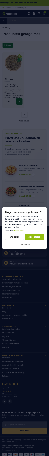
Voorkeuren (24, 244)
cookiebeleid (18, 230)
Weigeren (14, 237)
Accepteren (34, 237)
